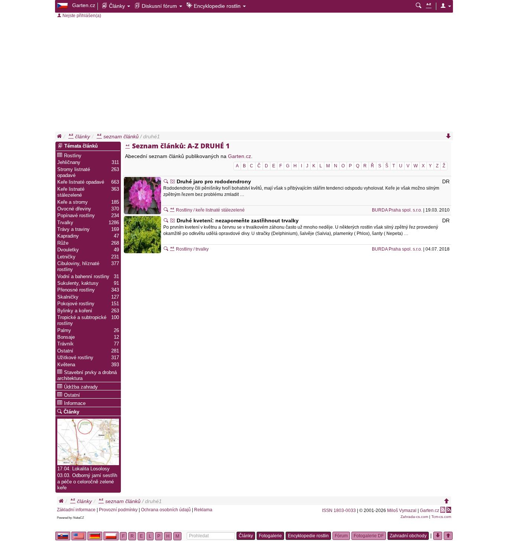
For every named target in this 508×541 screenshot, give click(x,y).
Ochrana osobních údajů (166, 509)
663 (115, 182)
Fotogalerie (270, 535)
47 (116, 236)
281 (115, 351)
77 (116, 344)
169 (115, 229)
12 (116, 337)
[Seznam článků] (429, 6)
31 (116, 276)
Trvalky (65, 222)
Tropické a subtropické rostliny (81, 320)
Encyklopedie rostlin (217, 6)
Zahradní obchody (408, 535)
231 (115, 257)
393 (115, 364)
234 (115, 215)
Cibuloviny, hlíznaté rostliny (78, 266)
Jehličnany (68, 162)
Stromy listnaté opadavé (73, 172)
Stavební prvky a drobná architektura (87, 375)
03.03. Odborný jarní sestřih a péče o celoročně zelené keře (87, 481)
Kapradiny (68, 236)
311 (115, 162)
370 (115, 209)
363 (115, 189)
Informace (75, 403)
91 (116, 283)
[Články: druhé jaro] (165, 181)
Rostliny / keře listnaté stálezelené (210, 210)
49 (116, 249)
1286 (114, 222)
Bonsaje (66, 337)
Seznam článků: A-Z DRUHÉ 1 (181, 145)
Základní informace (76, 509)
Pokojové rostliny (75, 303)
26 (116, 330)
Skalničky (67, 297)
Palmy (64, 330)
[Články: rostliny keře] (165, 210)
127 (115, 297)
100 (115, 317)
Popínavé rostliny (76, 215)
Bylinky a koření (74, 310)
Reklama (203, 509)
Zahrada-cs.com (414, 517)
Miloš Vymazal (402, 510)
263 (115, 169)
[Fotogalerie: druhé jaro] (172, 181)
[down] (448, 136)
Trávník (65, 344)
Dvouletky (68, 249)
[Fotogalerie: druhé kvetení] (172, 220)
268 (115, 243)
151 (115, 303)
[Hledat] (419, 6)
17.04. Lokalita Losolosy (83, 468)
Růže (62, 243)
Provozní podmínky (118, 509)
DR (446, 181)
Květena (66, 364)
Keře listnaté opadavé (80, 182)
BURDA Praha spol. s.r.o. (397, 210)
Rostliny (72, 155)
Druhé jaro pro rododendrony (214, 181)
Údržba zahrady (81, 387)
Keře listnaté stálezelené (70, 192)
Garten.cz (83, 5)
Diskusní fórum (159, 6)
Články (116, 6)
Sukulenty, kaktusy (78, 283)
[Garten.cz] (63, 5)
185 (115, 202)
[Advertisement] (254, 76)
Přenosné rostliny (76, 290)
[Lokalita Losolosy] (88, 441)
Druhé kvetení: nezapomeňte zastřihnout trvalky (238, 220)
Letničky (66, 257)
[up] (446, 501)
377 (115, 263)
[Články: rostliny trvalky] (165, 249)
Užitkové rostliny (75, 357)
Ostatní (65, 351)
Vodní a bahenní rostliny (83, 276)
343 (115, 290)
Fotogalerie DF (369, 535)
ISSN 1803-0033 (339, 510)
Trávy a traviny (73, 229)
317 (115, 357)
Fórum (341, 535)
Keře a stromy (72, 202)
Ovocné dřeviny (74, 209)
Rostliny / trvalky (192, 249)
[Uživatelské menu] (445, 6)
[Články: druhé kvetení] (165, 220)
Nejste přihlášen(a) (81, 15)
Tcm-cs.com (441, 517)
